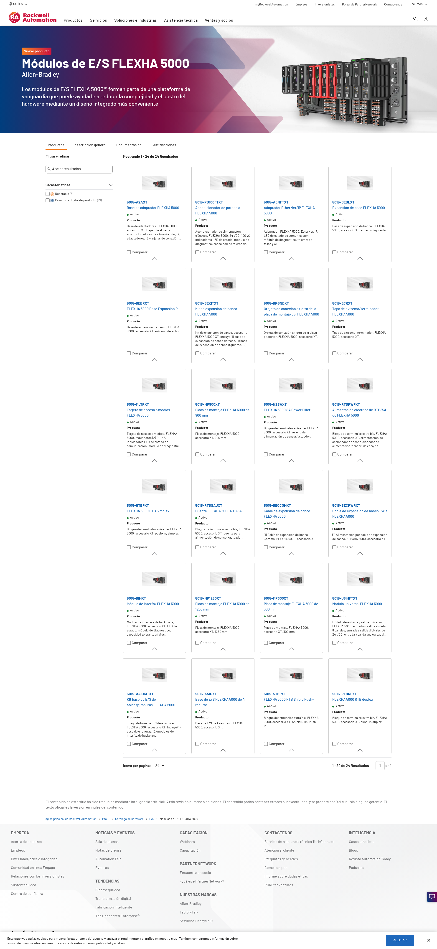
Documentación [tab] (129, 145)
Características (58, 185)
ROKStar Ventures (278, 885)
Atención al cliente (279, 850)
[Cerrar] (428, 940)
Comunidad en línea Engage (33, 868)
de (388, 765)
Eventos (102, 868)
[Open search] (415, 19)
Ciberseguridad (107, 890)
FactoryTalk (189, 912)
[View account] (426, 19)
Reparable (62, 194)
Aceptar (400, 940)
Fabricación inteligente (113, 907)
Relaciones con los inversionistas (37, 876)
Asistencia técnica (181, 20)
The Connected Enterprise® (117, 916)
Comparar (139, 252)
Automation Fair (108, 859)
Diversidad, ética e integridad (34, 859)
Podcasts (356, 868)
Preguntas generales (281, 859)
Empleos (18, 850)
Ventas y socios (219, 20)
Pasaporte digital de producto (75, 200)
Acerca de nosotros (26, 842)
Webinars (187, 842)
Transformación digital (113, 899)
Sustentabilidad (23, 885)
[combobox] (160, 766)
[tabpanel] (218, 464)
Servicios (98, 20)
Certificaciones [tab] (164, 145)
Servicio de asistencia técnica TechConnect (299, 842)
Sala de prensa (107, 842)
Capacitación (190, 850)
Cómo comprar (276, 868)
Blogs (353, 850)
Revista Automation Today (370, 859)
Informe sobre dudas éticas (286, 876)
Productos (73, 20)
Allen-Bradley (190, 904)
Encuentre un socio (195, 873)
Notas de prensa (108, 850)
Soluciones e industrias (135, 20)
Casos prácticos (361, 842)
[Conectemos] (432, 897)
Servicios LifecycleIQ (196, 921)
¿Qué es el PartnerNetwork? (202, 881)
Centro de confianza (27, 894)
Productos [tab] (56, 145)
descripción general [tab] (90, 145)
